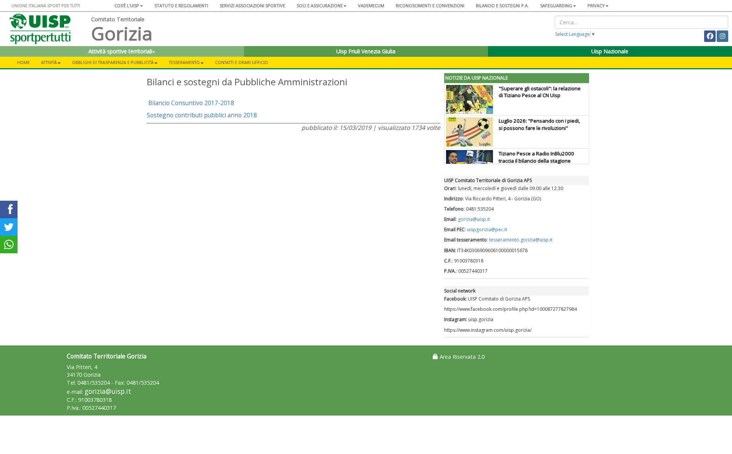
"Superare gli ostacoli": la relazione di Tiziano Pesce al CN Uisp (540, 92)
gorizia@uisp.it (474, 219)
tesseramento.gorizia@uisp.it (520, 240)
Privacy (596, 5)
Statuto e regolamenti (181, 5)
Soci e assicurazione (320, 5)
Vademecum (371, 5)
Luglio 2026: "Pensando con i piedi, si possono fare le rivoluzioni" (539, 124)
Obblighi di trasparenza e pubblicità (113, 62)
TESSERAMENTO (184, 62)
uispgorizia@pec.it (487, 229)
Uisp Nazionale (609, 51)
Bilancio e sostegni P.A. (502, 5)
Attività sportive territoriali (120, 51)
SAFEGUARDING (556, 5)
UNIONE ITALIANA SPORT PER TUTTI (45, 5)
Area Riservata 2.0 (461, 356)
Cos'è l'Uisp (126, 5)
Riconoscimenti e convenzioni (430, 5)
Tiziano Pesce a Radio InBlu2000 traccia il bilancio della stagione (536, 157)
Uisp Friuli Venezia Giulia (365, 51)
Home (23, 62)
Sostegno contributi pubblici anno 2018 (202, 115)
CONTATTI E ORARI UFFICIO (241, 62)
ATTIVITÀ (49, 62)
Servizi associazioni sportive (252, 5)
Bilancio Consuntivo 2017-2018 (191, 103)
